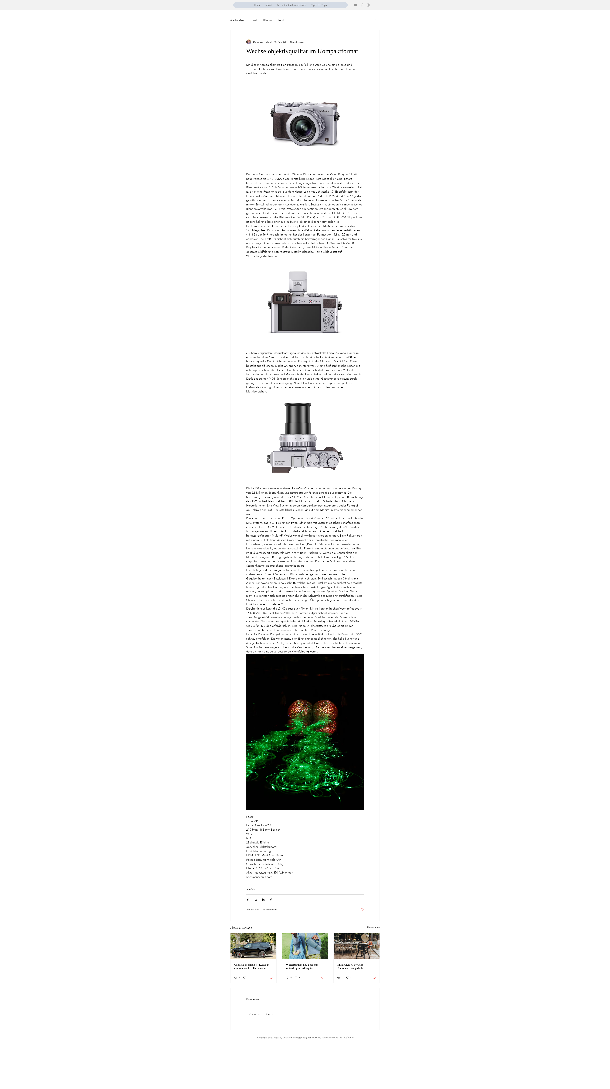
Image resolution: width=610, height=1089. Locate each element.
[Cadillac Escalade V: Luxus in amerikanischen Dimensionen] (253, 946)
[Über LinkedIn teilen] (263, 899)
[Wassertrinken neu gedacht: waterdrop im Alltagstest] (305, 946)
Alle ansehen (373, 927)
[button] (375, 20)
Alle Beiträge (237, 20)
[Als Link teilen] (271, 899)
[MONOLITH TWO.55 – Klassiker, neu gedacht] (357, 946)
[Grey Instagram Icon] (368, 5)
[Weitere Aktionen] (362, 42)
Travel (253, 20)
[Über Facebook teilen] (247, 899)
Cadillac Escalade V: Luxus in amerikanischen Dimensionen (251, 966)
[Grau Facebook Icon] (362, 5)
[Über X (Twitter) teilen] (255, 899)
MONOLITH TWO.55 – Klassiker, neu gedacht (351, 966)
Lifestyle (267, 20)
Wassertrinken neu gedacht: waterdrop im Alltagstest (302, 966)
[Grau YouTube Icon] (356, 5)
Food (281, 20)
